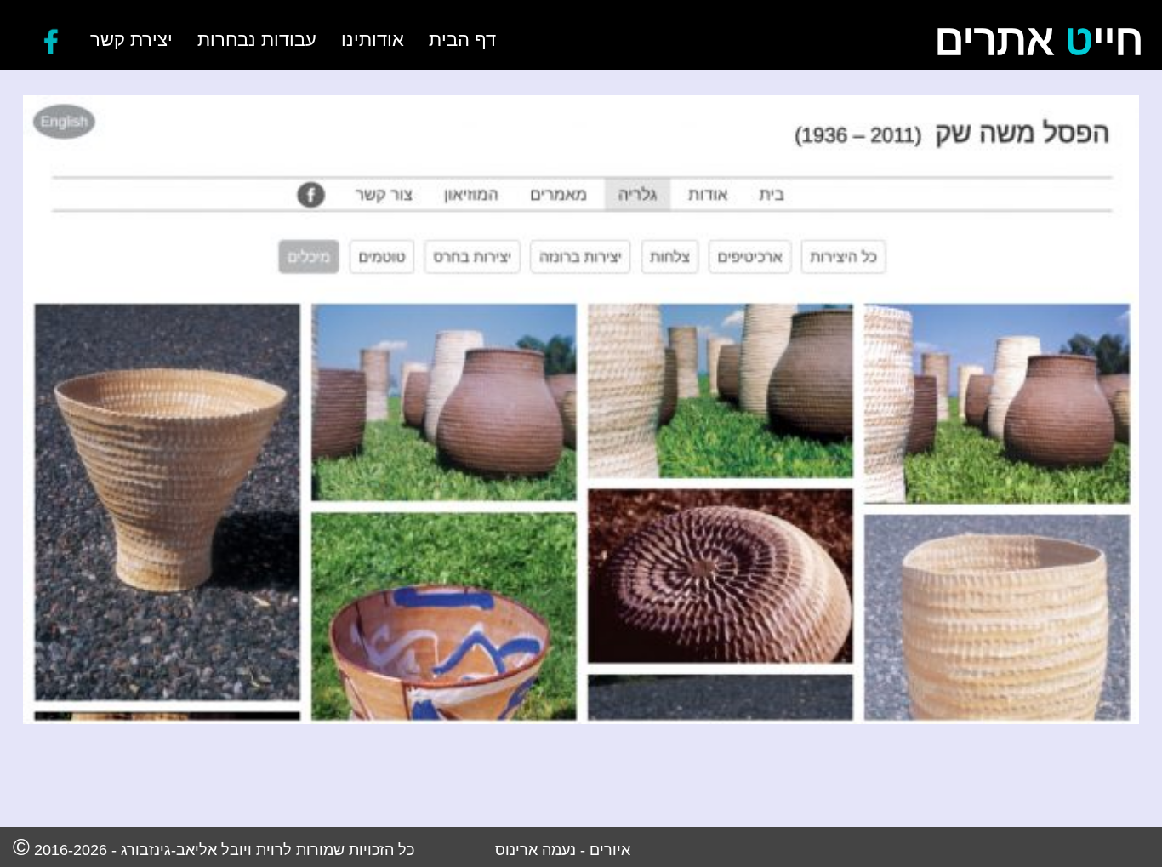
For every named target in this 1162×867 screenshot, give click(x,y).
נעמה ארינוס (535, 849)
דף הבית (462, 39)
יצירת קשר (131, 39)
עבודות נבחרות (256, 39)
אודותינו (372, 39)
